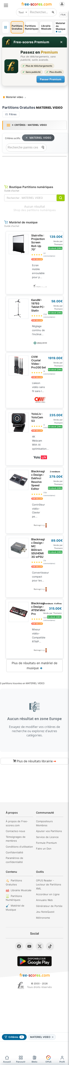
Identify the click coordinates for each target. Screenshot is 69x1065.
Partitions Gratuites (14, 882)
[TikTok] (50, 946)
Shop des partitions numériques (34, 210)
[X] (40, 946)
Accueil (7, 1061)
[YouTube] (29, 946)
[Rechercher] (53, 12)
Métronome (43, 917)
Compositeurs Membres (44, 823)
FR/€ (63, 14)
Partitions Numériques (14, 898)
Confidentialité (14, 852)
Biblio (34, 1061)
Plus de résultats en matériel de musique (34, 665)
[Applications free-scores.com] (5, 27)
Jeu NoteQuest (45, 911)
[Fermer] (61, 42)
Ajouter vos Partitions (49, 831)
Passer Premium (50, 79)
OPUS (48, 1061)
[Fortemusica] (20, 985)
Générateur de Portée (49, 906)
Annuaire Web (44, 900)
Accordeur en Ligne (48, 894)
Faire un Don (43, 848)
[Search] (42, 147)
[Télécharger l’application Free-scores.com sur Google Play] (34, 961)
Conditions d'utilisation (19, 846)
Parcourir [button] (20, 1061)
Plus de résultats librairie (36, 761)
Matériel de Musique (15, 907)
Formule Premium (46, 842)
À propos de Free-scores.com (17, 823)
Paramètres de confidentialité (14, 860)
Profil (62, 1061)
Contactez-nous (15, 831)
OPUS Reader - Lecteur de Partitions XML (48, 884)
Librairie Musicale (21, 890)
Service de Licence (47, 837)
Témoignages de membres (15, 838)
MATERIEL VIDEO (40, 137)
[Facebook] (19, 946)
